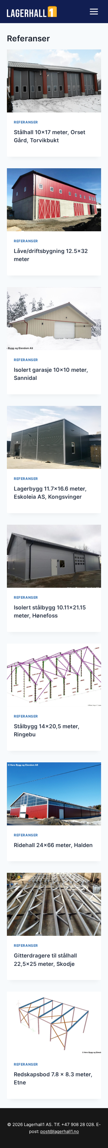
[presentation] (54, 80)
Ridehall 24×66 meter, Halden (53, 845)
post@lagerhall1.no (59, 1131)
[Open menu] (93, 11)
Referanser (26, 122)
